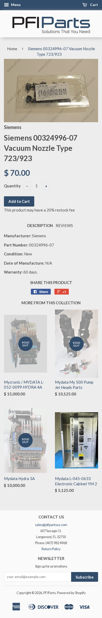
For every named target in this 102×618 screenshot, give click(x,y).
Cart (93, 4)
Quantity (12, 185)
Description (40, 225)
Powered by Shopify (71, 593)
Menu (15, 4)
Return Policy (51, 549)
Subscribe (85, 577)
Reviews (64, 225)
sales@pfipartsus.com (51, 525)
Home (12, 48)
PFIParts (49, 593)
